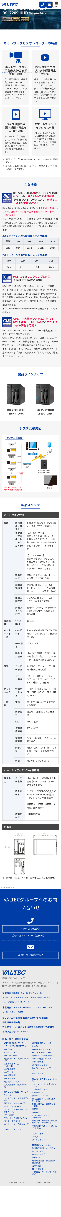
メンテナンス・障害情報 (12, 997)
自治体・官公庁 (38, 1154)
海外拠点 (47, 997)
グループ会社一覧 (10, 1001)
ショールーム (24, 1001)
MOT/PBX (8, 1049)
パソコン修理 (37, 1061)
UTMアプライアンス (12, 1129)
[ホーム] (10, 5)
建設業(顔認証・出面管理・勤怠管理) (44, 1161)
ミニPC (35, 1046)
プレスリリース (35, 992)
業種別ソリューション (41, 1144)
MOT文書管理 (9, 1078)
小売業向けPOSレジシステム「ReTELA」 (44, 1126)
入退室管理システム (40, 1089)
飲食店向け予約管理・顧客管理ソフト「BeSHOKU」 (44, 1121)
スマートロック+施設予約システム (44, 1085)
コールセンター (38, 1169)
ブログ (27, 997)
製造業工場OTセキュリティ (43, 1148)
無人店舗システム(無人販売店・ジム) (44, 1099)
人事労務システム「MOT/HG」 (11, 1064)
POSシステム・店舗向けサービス (43, 1105)
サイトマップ (22, 1031)
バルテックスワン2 (12, 1121)
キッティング (37, 1073)
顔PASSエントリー (40, 1095)
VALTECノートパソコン (42, 1049)
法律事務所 (37, 1165)
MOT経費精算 (9, 1075)
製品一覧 (6, 1038)
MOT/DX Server (10, 1055)
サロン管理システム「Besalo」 (40, 1116)
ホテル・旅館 (37, 1151)
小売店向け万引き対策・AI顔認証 (44, 1173)
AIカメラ (7, 1095)
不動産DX (36, 1157)
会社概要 (16, 992)
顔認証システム (38, 1092)
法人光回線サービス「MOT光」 (15, 1085)
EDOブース (36, 1136)
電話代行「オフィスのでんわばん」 (16, 1059)
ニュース (24, 992)
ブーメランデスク (39, 1139)
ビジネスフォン (10, 1052)
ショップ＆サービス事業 (42, 1007)
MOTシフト (9, 1072)
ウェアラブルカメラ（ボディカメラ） (16, 1099)
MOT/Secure (9, 1114)
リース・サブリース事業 (12, 1012)
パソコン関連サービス (41, 1043)
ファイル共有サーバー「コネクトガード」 (16, 1110)
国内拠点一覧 (36, 997)
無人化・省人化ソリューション (44, 1080)
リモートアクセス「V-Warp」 (16, 1117)
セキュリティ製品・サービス (16, 1091)
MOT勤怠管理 (9, 1069)
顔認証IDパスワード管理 (14, 1103)
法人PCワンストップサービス (44, 1069)
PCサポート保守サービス (43, 1052)
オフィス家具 (37, 1133)
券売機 (35, 1109)
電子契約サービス (11, 1081)
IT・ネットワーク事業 (21, 1007)
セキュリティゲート (12, 1106)
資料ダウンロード (24, 1038)
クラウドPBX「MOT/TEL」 (15, 1046)
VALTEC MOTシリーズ (14, 1043)
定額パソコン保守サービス (43, 1055)
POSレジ (36, 1112)
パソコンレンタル (39, 1065)
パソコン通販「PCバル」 (43, 1058)
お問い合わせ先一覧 (29, 954)
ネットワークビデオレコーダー (16, 1125)
